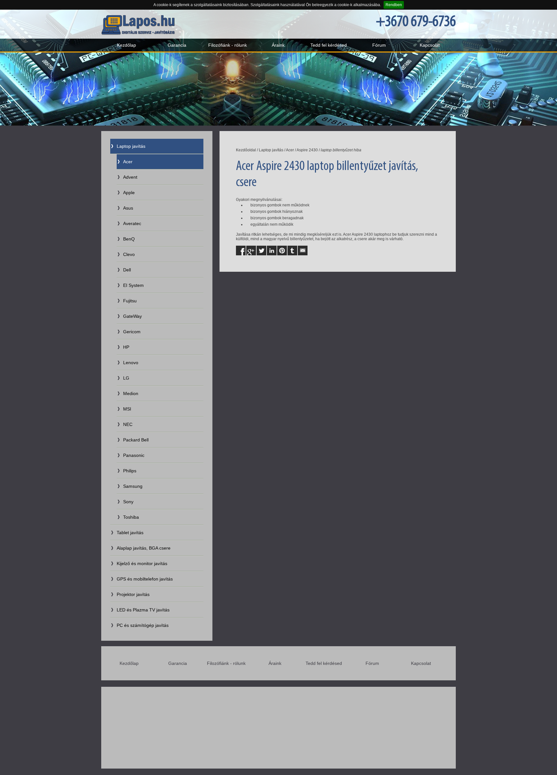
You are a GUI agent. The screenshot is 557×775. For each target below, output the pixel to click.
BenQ (129, 238)
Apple (129, 192)
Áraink (278, 45)
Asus (128, 208)
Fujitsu (130, 300)
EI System (133, 285)
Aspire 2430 (307, 150)
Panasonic (133, 455)
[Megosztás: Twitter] (261, 250)
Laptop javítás (131, 146)
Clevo (129, 254)
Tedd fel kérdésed (328, 45)
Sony (128, 501)
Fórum (379, 45)
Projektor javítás (133, 594)
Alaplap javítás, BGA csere (144, 548)
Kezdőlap (126, 45)
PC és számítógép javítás (143, 625)
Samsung (132, 486)
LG (126, 378)
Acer (127, 161)
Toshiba (131, 517)
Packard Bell (136, 439)
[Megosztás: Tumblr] (292, 250)
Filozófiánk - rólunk (227, 45)
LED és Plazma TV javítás (143, 609)
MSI (127, 408)
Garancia (177, 45)
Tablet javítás (130, 532)
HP (126, 347)
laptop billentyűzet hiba (341, 150)
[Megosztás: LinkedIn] (272, 250)
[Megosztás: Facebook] (241, 250)
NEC (127, 424)
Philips (129, 470)
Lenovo (130, 362)
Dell (127, 269)
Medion (130, 393)
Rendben (394, 5)
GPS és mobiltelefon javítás (145, 578)
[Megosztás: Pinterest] (282, 250)
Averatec (132, 223)
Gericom (132, 331)
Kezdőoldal (246, 150)
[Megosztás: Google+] (251, 250)
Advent (130, 177)
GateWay (132, 316)
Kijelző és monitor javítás (142, 563)
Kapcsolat (430, 45)
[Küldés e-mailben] (303, 250)
